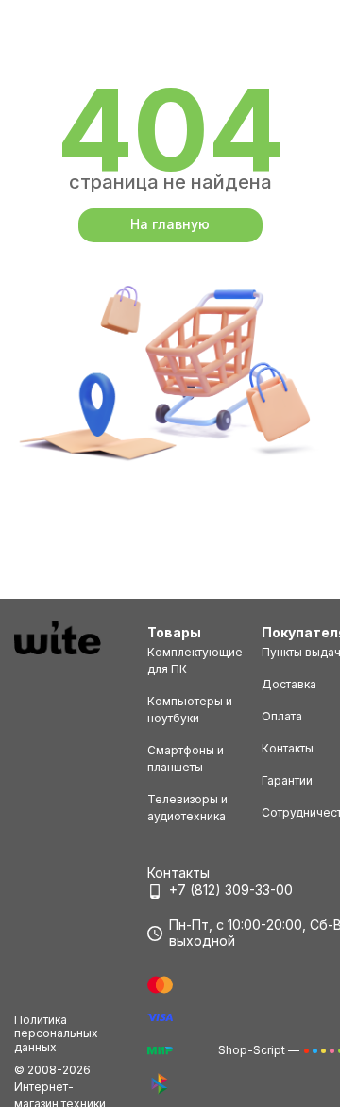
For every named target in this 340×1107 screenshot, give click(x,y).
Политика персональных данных (56, 1033)
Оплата (282, 716)
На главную (170, 224)
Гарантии (287, 780)
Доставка (289, 684)
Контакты (288, 748)
